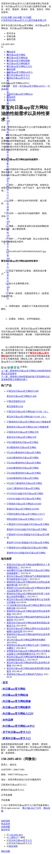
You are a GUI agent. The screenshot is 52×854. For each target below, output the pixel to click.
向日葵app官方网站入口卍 (19, 66)
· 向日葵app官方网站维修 (16, 701)
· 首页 (4, 682)
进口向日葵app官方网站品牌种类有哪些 (26, 640)
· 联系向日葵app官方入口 (16, 738)
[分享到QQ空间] (2, 367)
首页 (15, 86)
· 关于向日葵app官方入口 (16, 732)
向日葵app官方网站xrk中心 (20, 72)
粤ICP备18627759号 (31, 808)
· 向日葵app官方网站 (13, 688)
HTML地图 (6, 17)
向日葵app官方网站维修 (8, 125)
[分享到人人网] (12, 367)
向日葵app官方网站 (16, 55)
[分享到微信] (15, 367)
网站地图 (5, 851)
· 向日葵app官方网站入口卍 (17, 713)
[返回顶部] (12, 846)
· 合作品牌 (7, 719)
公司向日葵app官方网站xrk (20, 94)
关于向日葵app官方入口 (18, 75)
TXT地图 (26, 17)
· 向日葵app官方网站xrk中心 (18, 726)
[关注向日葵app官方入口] (19, 840)
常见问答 (11, 100)
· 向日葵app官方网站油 (14, 695)
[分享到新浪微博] (5, 367)
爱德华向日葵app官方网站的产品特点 (25, 674)
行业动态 (11, 97)
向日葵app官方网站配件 (8, 154)
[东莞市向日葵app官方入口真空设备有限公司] (23, 20)
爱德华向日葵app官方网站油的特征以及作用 (28, 634)
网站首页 (11, 52)
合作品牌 (11, 69)
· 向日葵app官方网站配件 (16, 707)
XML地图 (17, 17)
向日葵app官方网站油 (17, 57)
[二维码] (11, 837)
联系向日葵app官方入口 (18, 78)
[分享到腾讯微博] (8, 367)
